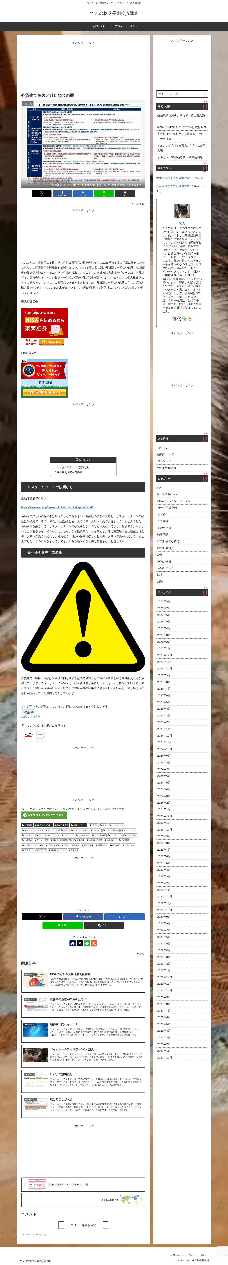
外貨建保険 (88, 845)
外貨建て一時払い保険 (34, 845)
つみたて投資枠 (112, 830)
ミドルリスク (83, 835)
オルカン (97, 830)
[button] (125, 193)
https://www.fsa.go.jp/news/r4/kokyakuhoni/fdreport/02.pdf (57, 507)
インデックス (117, 825)
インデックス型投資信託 (58, 830)
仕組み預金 (131, 835)
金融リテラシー (79, 825)
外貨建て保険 (53, 845)
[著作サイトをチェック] (72, 943)
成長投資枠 (102, 845)
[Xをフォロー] (80, 943)
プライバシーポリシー (197, 1255)
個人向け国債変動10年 (62, 840)
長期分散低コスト (58, 850)
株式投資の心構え (44, 825)
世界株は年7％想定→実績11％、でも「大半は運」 (180, 136)
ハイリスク (29, 835)
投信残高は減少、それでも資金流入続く (181, 118)
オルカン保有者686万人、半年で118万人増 (181, 148)
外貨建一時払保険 (71, 845)
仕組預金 (28, 840)
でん (197, 177)
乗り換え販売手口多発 (69, 472)
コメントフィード (168, 461)
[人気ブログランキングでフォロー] (44, 814)
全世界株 (80, 840)
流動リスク (129, 845)
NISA (105, 825)
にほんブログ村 (31, 716)
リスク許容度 (100, 835)
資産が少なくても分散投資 (173, 177)
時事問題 (28, 825)
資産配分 (42, 850)
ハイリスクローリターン (49, 835)
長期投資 (74, 850)
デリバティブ (129, 830)
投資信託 (116, 845)
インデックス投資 (80, 830)
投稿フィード (165, 454)
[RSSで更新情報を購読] (94, 943)
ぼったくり (68, 835)
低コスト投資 (42, 840)
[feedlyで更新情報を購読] (87, 943)
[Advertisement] (83, 67)
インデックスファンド (34, 830)
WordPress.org (166, 467)
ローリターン (116, 835)
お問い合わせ (176, 1255)
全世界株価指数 (95, 840)
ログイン (162, 447)
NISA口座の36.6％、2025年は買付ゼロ (181, 127)
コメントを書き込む (83, 1225)
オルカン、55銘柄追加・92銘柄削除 (180, 157)
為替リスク (29, 850)
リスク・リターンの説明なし (73, 467)
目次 (78, 459)
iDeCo (95, 825)
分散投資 (125, 840)
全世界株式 (111, 840)
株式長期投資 (62, 825)
